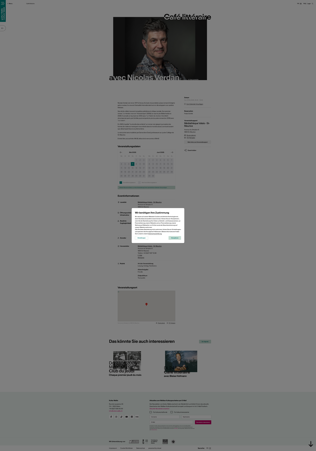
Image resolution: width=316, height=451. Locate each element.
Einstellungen (141, 238)
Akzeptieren (174, 238)
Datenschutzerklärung (155, 234)
